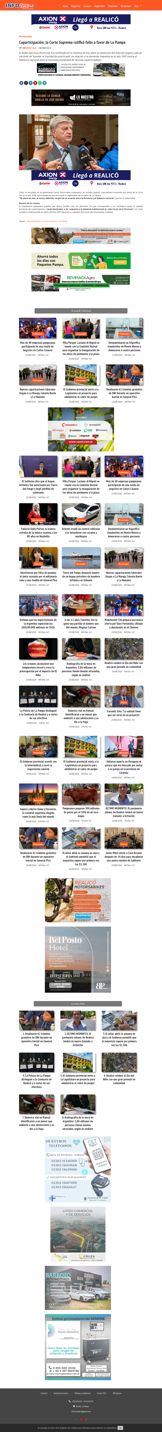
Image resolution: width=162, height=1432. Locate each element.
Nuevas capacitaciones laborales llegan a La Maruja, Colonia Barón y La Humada (37, 393)
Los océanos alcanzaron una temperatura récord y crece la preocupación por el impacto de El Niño (38, 669)
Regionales (99, 6)
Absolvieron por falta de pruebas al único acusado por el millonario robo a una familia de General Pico (38, 576)
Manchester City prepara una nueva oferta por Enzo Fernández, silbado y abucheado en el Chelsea (124, 623)
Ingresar (118, 1393)
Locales (87, 6)
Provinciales (25, 36)
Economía (38, 611)
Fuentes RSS (101, 1393)
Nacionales (126, 6)
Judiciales (38, 564)
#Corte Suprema (49, 221)
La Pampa (62, 221)
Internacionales (38, 520)
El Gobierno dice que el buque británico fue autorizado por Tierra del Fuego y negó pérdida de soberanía (38, 487)
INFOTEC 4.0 (29, 48)
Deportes (75, 6)
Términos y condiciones (82, 1393)
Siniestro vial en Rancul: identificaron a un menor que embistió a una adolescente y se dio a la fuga (81, 716)
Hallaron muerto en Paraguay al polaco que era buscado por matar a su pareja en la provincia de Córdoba (123, 767)
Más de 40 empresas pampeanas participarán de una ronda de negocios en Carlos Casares (37, 346)
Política (38, 472)
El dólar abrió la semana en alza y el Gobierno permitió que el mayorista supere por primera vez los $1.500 (81, 858)
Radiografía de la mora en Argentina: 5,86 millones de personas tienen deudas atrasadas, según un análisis (81, 669)
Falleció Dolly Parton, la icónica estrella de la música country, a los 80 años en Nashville (38, 532)
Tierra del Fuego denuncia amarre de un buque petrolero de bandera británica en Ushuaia (81, 576)
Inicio (65, 6)
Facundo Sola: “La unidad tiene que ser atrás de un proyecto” (124, 713)
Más (136, 6)
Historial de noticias (61, 1393)
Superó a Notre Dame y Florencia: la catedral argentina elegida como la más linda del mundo (38, 813)
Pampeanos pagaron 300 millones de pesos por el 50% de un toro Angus (81, 812)
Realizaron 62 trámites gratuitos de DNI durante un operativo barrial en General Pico (124, 393)
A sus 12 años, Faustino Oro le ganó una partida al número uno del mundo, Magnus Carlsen (81, 623)
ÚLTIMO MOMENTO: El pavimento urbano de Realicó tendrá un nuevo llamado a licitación (124, 812)
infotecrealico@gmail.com (81, 1411)
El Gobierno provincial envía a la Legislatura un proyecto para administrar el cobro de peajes (81, 393)
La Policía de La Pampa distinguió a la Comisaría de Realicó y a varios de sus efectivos (38, 714)
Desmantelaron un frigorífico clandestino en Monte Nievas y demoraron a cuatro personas (124, 346)
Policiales (112, 6)
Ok (120, 1428)
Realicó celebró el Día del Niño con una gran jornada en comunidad (124, 665)
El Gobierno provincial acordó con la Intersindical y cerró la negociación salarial (38, 765)
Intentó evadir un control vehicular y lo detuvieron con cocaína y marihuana (81, 532)
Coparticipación (34, 221)
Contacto (44, 1393)
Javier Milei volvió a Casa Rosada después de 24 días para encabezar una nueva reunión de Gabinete (124, 856)
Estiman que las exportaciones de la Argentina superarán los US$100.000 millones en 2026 (38, 623)
